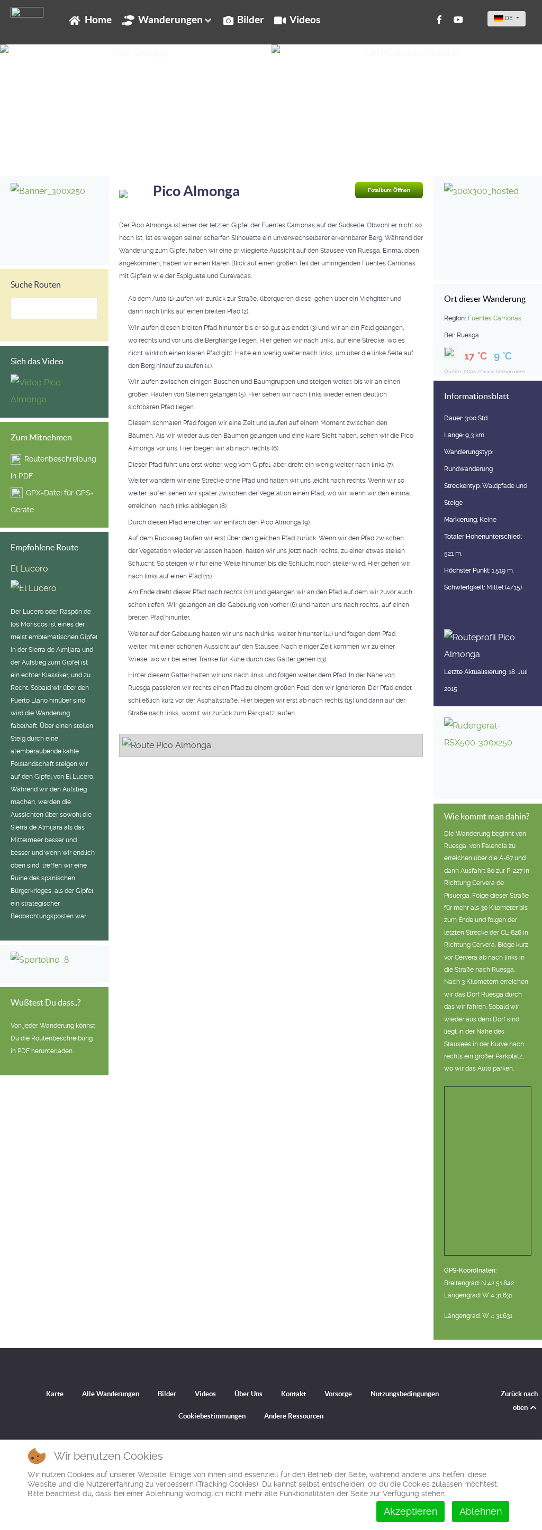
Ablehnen (480, 1511)
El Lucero (29, 569)
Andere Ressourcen (293, 1416)
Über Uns (248, 1394)
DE (508, 18)
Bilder (167, 1394)
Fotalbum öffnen (389, 190)
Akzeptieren (410, 1511)
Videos (205, 1394)
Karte (55, 1394)
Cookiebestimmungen (212, 1416)
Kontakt (293, 1394)
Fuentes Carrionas (494, 318)
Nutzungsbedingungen (405, 1394)
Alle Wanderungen (110, 1394)
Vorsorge (338, 1394)
